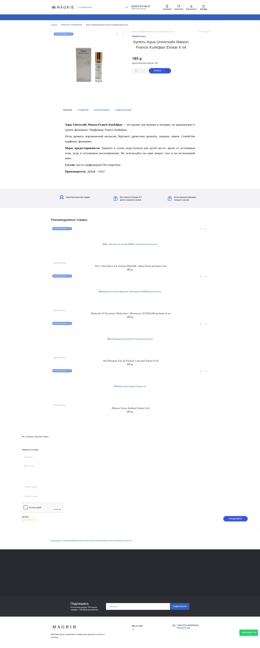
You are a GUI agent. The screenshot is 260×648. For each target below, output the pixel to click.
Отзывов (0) (83, 110)
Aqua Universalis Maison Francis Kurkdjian (105, 541)
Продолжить (235, 519)
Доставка (119, 565)
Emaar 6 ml (127, 541)
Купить (157, 71)
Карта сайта (152, 565)
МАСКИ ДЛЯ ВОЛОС (59, 576)
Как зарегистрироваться (93, 573)
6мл (86, 541)
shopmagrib (55, 541)
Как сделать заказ (90, 577)
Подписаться (180, 606)
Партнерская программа (125, 577)
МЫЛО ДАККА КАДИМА (61, 572)
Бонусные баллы (102, 110)
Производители (154, 569)
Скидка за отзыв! (123, 110)
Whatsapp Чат (249, 632)
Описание (67, 110)
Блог (202, 17)
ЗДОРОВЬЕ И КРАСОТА (82, 17)
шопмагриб (66, 541)
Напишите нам (183, 628)
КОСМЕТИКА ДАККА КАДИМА (138, 17)
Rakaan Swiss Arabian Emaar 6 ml (131, 408)
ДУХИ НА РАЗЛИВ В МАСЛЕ (167, 17)
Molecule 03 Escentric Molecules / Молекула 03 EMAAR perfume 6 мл (131, 313)
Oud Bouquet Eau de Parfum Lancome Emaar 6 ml (131, 360)
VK (133, 630)
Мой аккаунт (191, 9)
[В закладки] (123, 34)
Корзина (203, 9)
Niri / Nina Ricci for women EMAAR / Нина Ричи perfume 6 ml (131, 265)
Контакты (87, 565)
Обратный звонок (138, 9)
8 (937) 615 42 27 (140, 6)
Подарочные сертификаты (94, 581)
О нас (85, 569)
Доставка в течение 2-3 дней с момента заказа (131, 198)
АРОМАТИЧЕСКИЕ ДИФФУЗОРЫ (111, 17)
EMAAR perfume (77, 541)
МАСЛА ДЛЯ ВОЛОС (59, 584)
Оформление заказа (155, 573)
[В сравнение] (117, 34)
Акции (222, 17)
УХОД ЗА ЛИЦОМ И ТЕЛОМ (62, 580)
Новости (212, 17)
